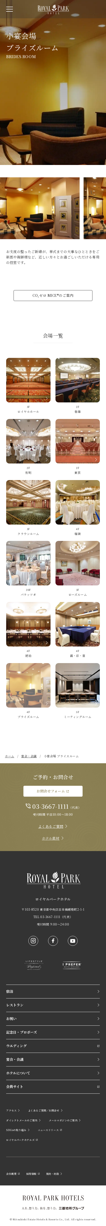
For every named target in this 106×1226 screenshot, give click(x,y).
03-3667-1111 (50, 806)
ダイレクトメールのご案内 (21, 1120)
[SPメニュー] (9, 9)
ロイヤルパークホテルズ (20, 1140)
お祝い (11, 1018)
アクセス (11, 1110)
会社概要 (11, 1174)
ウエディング (16, 1045)
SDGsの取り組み (16, 1130)
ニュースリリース (48, 1130)
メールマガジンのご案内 (63, 1120)
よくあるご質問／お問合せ (43, 1110)
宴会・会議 (14, 1059)
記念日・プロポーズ (21, 1032)
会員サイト (14, 1086)
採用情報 (31, 1174)
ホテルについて (18, 1072)
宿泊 (9, 991)
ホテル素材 (51, 838)
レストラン (14, 1004)
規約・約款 (52, 1174)
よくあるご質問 (50, 826)
